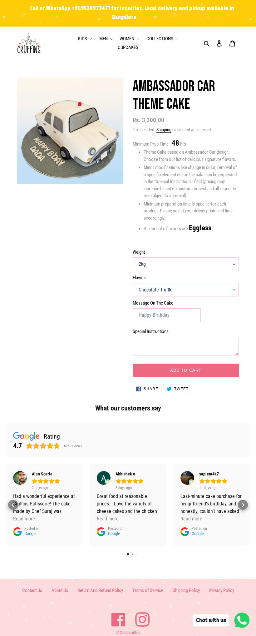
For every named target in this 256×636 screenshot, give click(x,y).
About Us (60, 590)
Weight (139, 252)
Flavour (139, 278)
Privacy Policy (221, 590)
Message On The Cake (153, 303)
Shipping (163, 129)
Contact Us (32, 590)
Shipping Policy (186, 590)
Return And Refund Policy (100, 590)
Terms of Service (147, 590)
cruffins (134, 632)
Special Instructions (151, 331)
